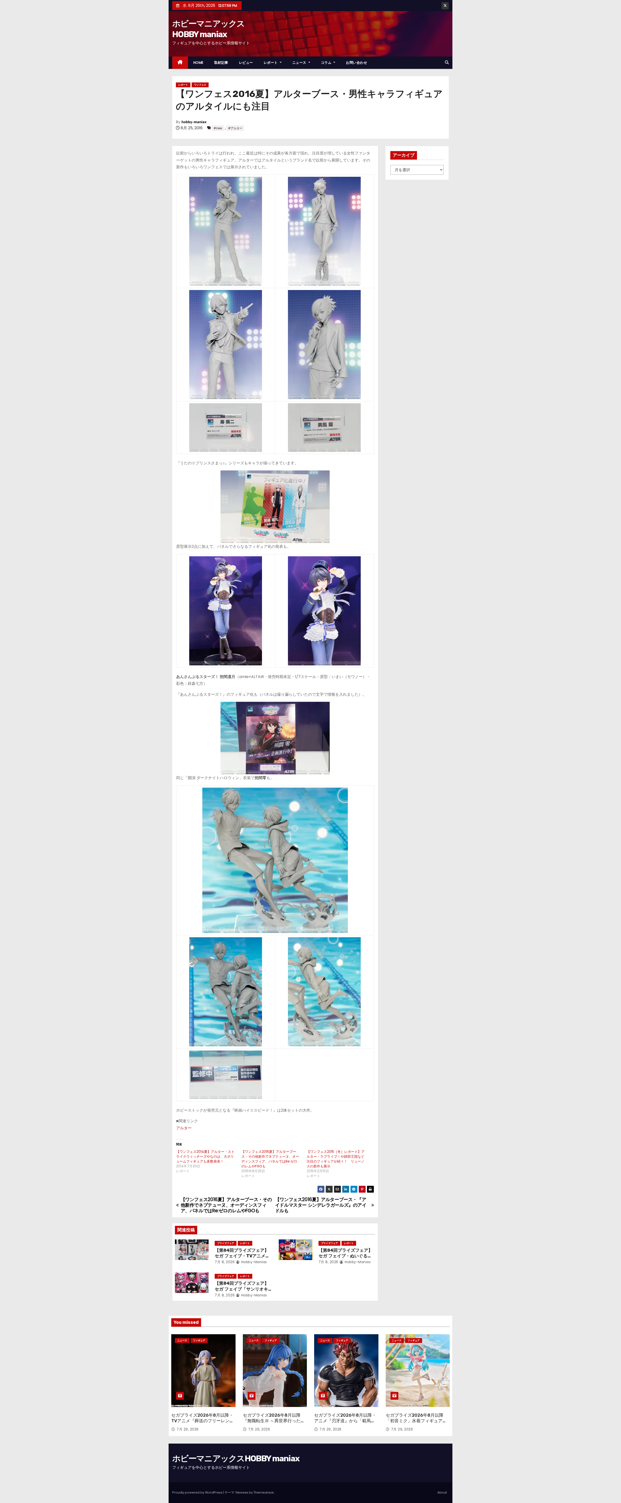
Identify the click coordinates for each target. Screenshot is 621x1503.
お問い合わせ (356, 62)
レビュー (246, 62)
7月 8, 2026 (225, 1262)
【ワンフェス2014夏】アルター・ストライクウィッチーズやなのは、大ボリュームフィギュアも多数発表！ (205, 1156)
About (442, 1492)
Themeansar (263, 1492)
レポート (271, 62)
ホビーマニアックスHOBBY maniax (235, 1458)
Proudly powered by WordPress (197, 1492)
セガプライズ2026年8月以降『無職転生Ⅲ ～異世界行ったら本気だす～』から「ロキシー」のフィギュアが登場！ (274, 1424)
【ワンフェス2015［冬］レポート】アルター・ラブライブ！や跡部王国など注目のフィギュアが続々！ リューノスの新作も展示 (336, 1159)
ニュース (300, 62)
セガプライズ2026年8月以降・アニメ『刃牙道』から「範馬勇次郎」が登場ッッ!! (345, 1421)
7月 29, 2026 (188, 1429)
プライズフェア (225, 1243)
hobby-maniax (193, 122)
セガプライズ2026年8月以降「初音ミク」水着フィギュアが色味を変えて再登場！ (416, 1421)
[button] (447, 62)
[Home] (180, 63)
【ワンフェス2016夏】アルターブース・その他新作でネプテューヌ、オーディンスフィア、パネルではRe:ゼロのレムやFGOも (270, 1159)
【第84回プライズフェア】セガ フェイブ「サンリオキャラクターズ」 (242, 1289)
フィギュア (199, 1340)
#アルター (235, 128)
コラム (327, 62)
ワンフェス (200, 85)
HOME (198, 62)
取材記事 (221, 62)
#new (217, 128)
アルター (184, 1128)
